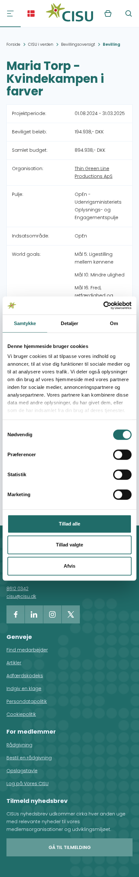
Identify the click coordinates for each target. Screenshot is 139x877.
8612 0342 (17, 588)
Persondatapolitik (26, 701)
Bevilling (111, 44)
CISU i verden (40, 44)
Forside (13, 44)
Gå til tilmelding (69, 847)
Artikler (13, 663)
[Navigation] (10, 13)
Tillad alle (69, 523)
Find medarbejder (27, 650)
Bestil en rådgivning (29, 758)
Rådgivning (19, 745)
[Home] (69, 13)
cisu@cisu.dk (21, 596)
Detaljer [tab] (70, 323)
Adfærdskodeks (24, 675)
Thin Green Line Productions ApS (93, 172)
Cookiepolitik (21, 714)
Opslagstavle (21, 770)
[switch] (122, 454)
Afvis (69, 566)
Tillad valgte (69, 544)
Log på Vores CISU (27, 783)
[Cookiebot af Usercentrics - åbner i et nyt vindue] (103, 305)
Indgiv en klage (23, 688)
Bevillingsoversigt (78, 44)
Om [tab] (114, 323)
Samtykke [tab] (25, 323)
